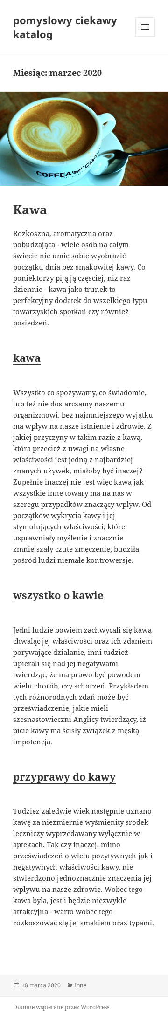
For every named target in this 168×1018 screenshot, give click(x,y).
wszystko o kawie (58, 595)
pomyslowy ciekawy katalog (65, 27)
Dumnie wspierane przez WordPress (61, 1007)
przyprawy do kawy (64, 776)
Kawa (30, 209)
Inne (80, 985)
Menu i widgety (145, 36)
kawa (27, 357)
